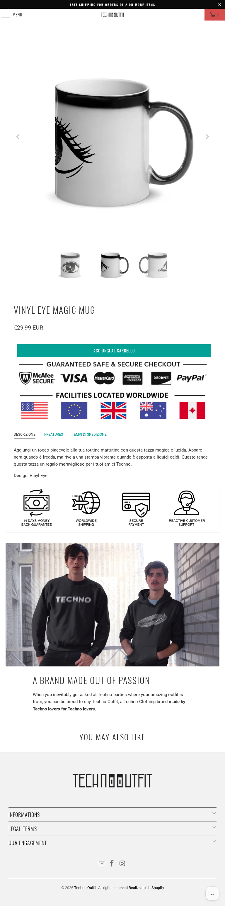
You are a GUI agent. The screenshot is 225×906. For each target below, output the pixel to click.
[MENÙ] (3, 15)
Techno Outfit (85, 887)
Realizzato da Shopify (146, 887)
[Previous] (18, 136)
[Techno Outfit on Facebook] (112, 864)
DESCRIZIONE (24, 434)
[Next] (207, 136)
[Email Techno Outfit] (102, 864)
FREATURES (53, 434)
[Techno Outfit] (112, 15)
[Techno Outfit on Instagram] (122, 864)
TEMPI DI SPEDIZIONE (89, 434)
